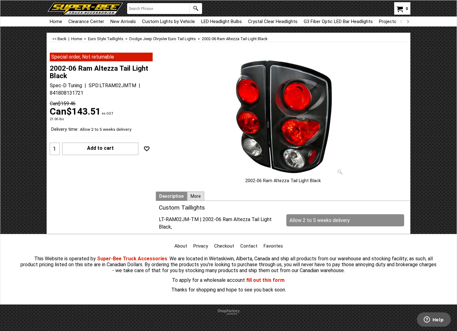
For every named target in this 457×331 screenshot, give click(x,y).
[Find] (195, 8)
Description (171, 196)
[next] (407, 21)
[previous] (401, 21)
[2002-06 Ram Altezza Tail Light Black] (283, 115)
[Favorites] (147, 149)
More (196, 196)
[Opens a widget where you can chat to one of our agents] (434, 320)
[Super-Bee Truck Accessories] (85, 8)
